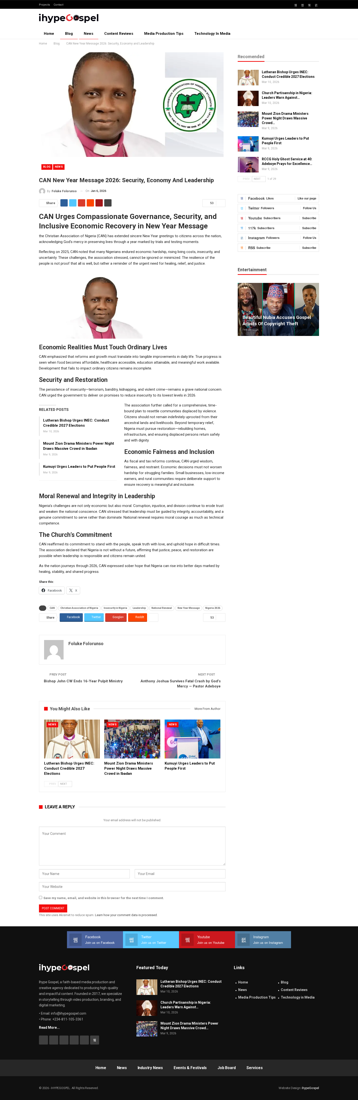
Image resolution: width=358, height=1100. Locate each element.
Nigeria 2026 (212, 608)
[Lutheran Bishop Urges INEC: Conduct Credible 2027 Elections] (72, 739)
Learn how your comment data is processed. (126, 915)
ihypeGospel (310, 1088)
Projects (44, 4)
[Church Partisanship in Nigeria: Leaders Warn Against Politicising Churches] (248, 98)
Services (254, 1067)
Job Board (226, 1067)
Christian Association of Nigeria (79, 608)
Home (49, 33)
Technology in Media (212, 33)
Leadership (139, 608)
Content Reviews (118, 33)
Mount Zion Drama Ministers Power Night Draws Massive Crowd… (285, 118)
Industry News (150, 1067)
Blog (69, 33)
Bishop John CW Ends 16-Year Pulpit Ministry (83, 681)
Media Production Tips (163, 33)
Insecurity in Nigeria (115, 608)
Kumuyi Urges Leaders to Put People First (79, 466)
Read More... (49, 1027)
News (88, 33)
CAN (52, 608)
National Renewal (161, 608)
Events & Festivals (190, 1067)
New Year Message (189, 608)
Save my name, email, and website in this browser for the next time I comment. (103, 898)
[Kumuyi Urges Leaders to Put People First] (192, 739)
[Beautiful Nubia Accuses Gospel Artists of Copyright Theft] (278, 309)
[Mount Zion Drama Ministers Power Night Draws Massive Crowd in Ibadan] (132, 739)
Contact (58, 4)
